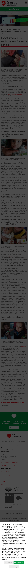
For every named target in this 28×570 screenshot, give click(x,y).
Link (9, 545)
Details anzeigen (14, 567)
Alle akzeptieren (18, 562)
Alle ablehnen (8, 562)
